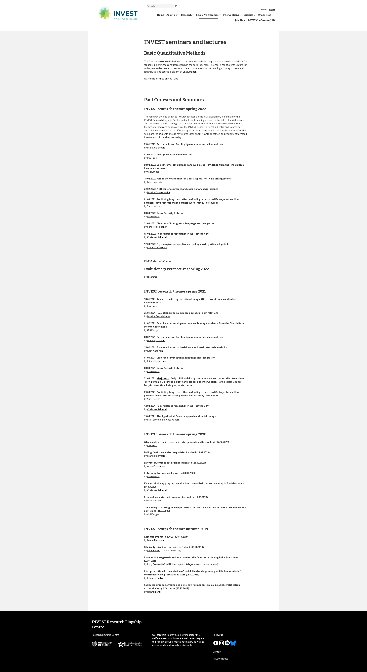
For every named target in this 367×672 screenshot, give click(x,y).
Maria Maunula (155, 540)
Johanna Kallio (155, 578)
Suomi (264, 9)
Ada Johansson (194, 564)
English (272, 9)
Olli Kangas (153, 171)
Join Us (239, 20)
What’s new (264, 14)
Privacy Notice (220, 658)
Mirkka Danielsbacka (158, 192)
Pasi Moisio (153, 216)
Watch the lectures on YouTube (161, 78)
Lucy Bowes (153, 564)
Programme (150, 276)
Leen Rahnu (153, 550)
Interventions (231, 14)
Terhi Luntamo (153, 381)
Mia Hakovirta (154, 182)
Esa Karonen (190, 71)
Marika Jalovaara (156, 147)
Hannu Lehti (154, 591)
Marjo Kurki (163, 378)
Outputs (248, 14)
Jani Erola (152, 158)
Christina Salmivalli (157, 237)
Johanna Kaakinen (157, 247)
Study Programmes (207, 14)
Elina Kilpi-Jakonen (157, 226)
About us (171, 14)
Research (186, 14)
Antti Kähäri (172, 419)
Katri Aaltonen (155, 350)
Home (160, 14)
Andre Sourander (156, 466)
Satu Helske (153, 206)
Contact (217, 651)
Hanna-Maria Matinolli (230, 381)
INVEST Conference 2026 (261, 20)
